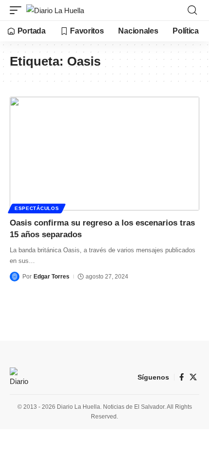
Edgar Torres (52, 276)
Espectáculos (37, 208)
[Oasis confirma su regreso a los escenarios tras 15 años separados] (104, 153)
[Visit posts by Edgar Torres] (14, 276)
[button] (18, 10)
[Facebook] (181, 377)
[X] (193, 377)
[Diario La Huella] (55, 10)
